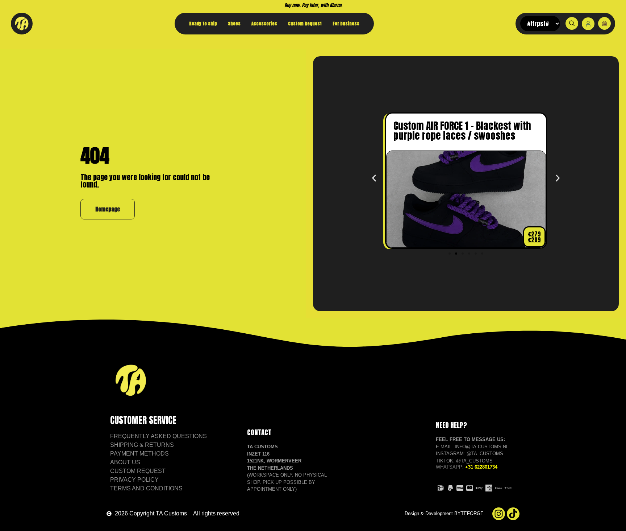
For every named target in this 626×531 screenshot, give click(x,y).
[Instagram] (498, 513)
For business (346, 23)
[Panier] (604, 23)
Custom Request (305, 23)
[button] (374, 178)
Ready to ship (203, 23)
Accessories (264, 23)
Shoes (234, 23)
